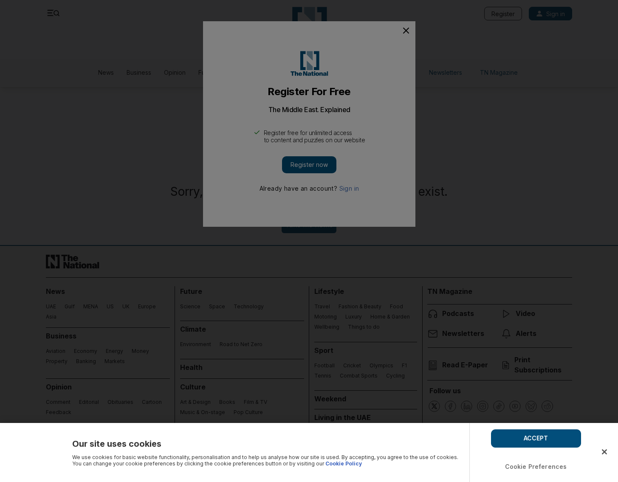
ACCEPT (536, 438)
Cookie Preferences (536, 466)
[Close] (604, 452)
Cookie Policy (343, 463)
